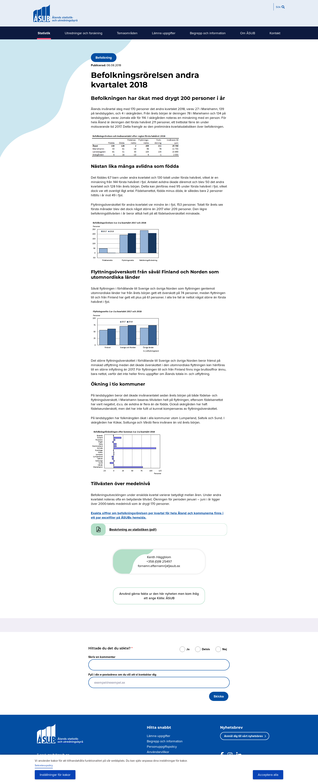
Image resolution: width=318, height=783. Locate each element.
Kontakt (275, 33)
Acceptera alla (268, 774)
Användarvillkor (158, 752)
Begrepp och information (208, 33)
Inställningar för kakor (55, 774)
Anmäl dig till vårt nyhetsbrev (243, 736)
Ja (188, 649)
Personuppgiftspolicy (162, 746)
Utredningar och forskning (83, 33)
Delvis (206, 649)
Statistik (44, 33)
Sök (278, 7)
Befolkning (104, 57)
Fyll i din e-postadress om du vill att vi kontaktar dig (122, 674)
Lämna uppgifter (163, 33)
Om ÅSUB (247, 33)
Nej (224, 649)
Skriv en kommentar (101, 657)
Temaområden (127, 33)
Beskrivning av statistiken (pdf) (132, 529)
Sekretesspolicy (44, 765)
